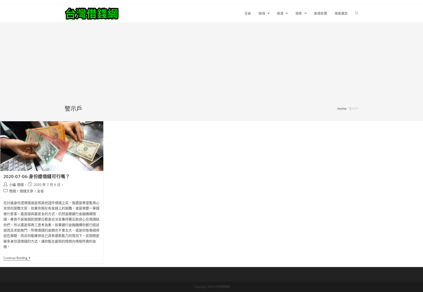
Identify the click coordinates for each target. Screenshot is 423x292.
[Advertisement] (211, 67)
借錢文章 (26, 191)
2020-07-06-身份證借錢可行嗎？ (36, 176)
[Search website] (357, 13)
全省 (40, 191)
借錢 (12, 191)
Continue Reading (15, 258)
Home (341, 108)
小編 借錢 (16, 184)
